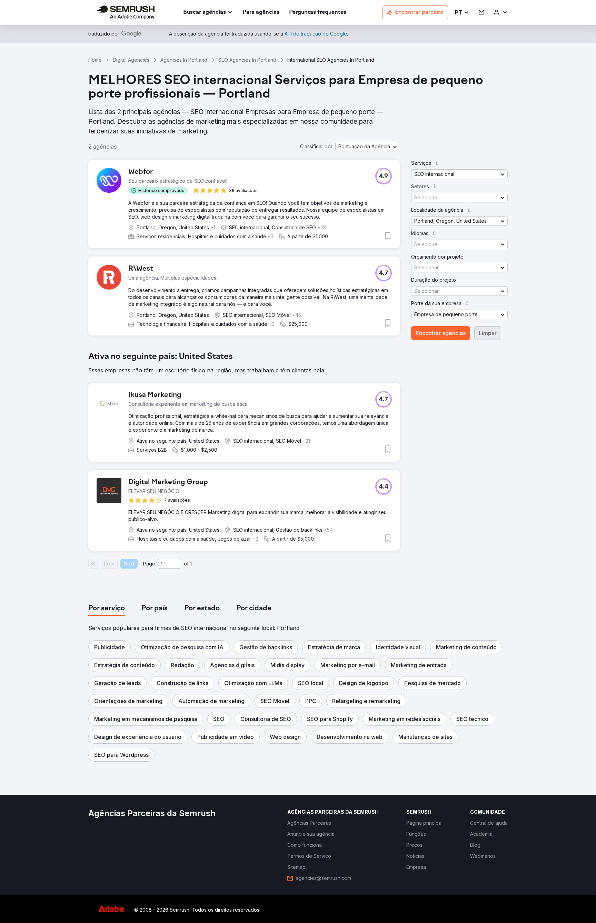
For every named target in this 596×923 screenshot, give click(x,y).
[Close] (419, 336)
